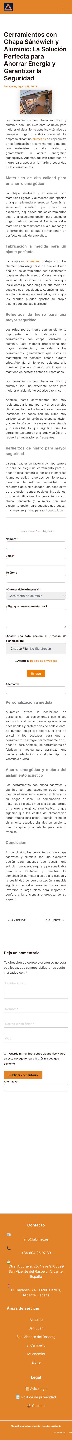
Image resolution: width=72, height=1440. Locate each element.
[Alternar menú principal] (64, 7)
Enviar (36, 673)
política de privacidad (43, 660)
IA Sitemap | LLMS (63, 1432)
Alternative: (13, 684)
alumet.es (39, 139)
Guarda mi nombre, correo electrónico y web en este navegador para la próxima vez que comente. (34, 1058)
